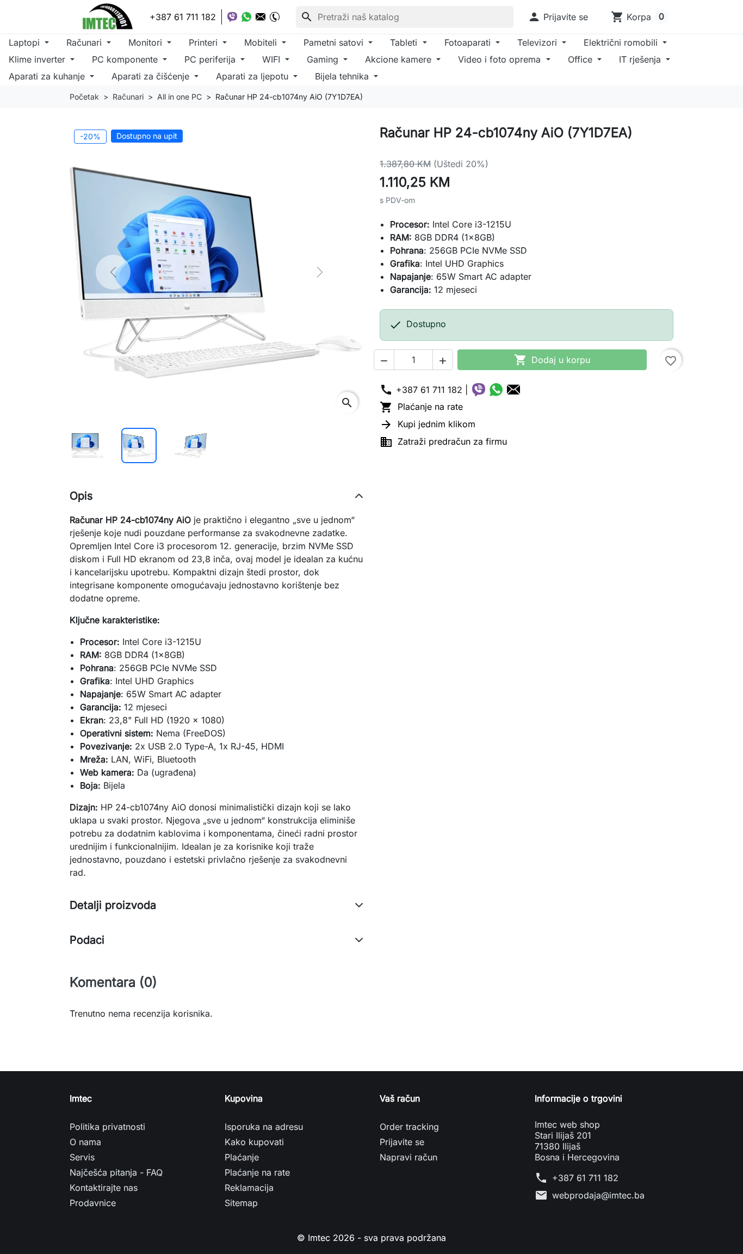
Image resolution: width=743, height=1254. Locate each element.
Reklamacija (249, 1187)
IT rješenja (641, 59)
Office (581, 59)
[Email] (260, 17)
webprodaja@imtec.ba (598, 1195)
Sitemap (241, 1202)
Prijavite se (402, 1141)
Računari (85, 42)
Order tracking (409, 1126)
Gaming (324, 59)
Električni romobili (622, 42)
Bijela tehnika (343, 76)
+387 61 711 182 (585, 1177)
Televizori (538, 42)
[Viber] (232, 17)
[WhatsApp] (246, 17)
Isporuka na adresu (264, 1126)
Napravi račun (408, 1157)
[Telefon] (275, 17)
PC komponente (126, 59)
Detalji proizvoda (113, 905)
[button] (558, 17)
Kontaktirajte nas (104, 1187)
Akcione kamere (399, 59)
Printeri (204, 42)
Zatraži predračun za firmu (443, 441)
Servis (82, 1157)
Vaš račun (400, 1098)
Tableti (405, 42)
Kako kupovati (254, 1141)
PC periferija (211, 59)
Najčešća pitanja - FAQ (116, 1172)
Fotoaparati (468, 42)
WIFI (272, 59)
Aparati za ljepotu (253, 76)
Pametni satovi (335, 42)
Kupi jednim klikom (427, 424)
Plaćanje (242, 1157)
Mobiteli (262, 42)
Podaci (87, 939)
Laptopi (25, 42)
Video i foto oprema (500, 59)
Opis (81, 495)
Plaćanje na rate (421, 406)
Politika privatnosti (107, 1126)
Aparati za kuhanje (48, 76)
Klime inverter (38, 59)
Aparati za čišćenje (152, 76)
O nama (85, 1141)
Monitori (146, 42)
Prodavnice (93, 1202)
